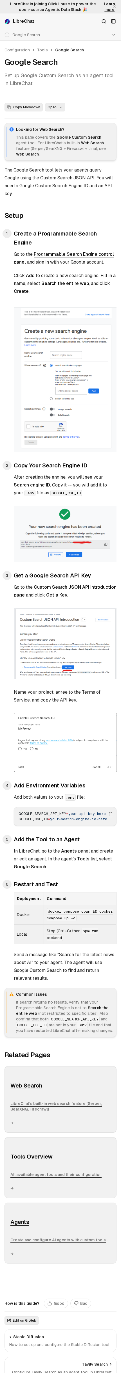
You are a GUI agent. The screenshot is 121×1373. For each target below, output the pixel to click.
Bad (84, 1303)
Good (59, 1303)
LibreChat (23, 21)
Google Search (69, 50)
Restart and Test (36, 884)
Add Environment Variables (50, 785)
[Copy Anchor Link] (27, 215)
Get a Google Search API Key (52, 575)
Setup (14, 215)
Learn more (109, 7)
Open (52, 107)
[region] (65, 816)
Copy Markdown (26, 107)
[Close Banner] (114, 7)
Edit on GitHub (24, 1320)
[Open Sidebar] (113, 21)
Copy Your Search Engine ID (51, 465)
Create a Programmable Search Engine (55, 238)
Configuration (17, 50)
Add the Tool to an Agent (47, 839)
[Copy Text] (110, 814)
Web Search (27, 154)
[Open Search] (104, 21)
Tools (42, 50)
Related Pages (27, 1055)
